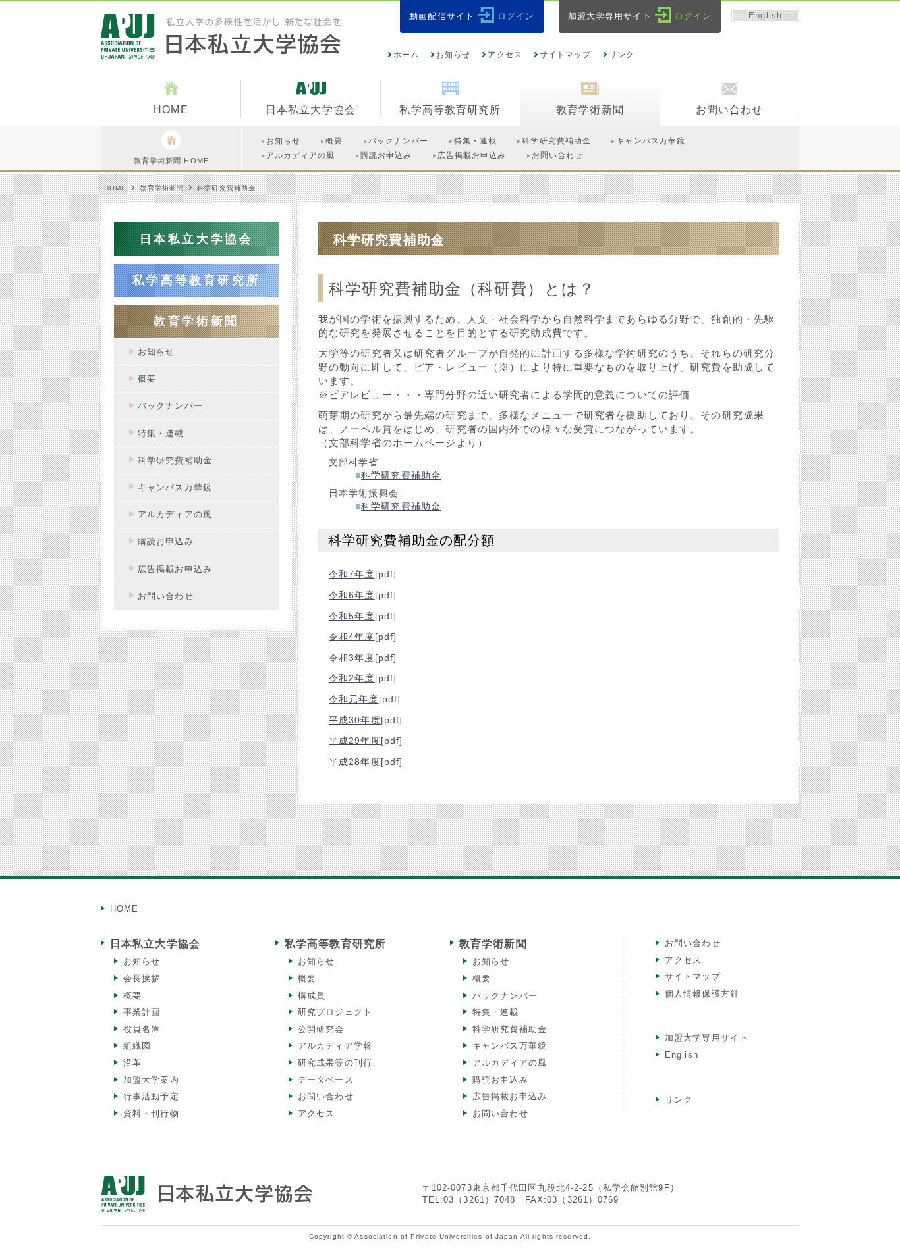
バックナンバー (505, 996)
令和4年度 (352, 636)
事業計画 (141, 1012)
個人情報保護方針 (702, 994)
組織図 (137, 1046)
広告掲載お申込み (509, 1096)
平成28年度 (355, 761)
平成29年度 (355, 740)
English (765, 15)
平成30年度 (355, 720)
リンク (621, 54)
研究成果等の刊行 (335, 1063)
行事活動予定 (151, 1096)
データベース (326, 1080)
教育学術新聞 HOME (171, 161)
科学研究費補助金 (401, 475)
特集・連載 (495, 1012)
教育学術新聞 (162, 188)
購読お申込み (500, 1080)
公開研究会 (321, 1029)
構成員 (311, 996)
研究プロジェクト (335, 1012)
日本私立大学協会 (155, 943)
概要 (132, 996)
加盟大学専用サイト (706, 1038)
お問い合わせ (326, 1096)
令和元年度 (354, 699)
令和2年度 (352, 678)
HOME (115, 188)
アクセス (505, 54)
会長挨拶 (141, 978)
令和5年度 (352, 616)
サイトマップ (566, 54)
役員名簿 (141, 1029)
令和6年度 (352, 595)
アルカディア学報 (335, 1046)
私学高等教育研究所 (335, 943)
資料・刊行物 (151, 1113)
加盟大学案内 (151, 1080)
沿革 (132, 1063)
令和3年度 (352, 657)
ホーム (406, 54)
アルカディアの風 (509, 1063)
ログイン (515, 16)
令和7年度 (352, 574)
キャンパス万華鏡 (509, 1046)
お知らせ (453, 54)
